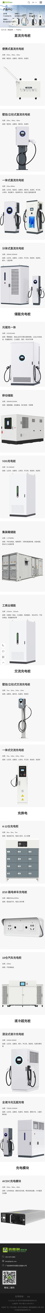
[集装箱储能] (22, 522)
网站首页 (10, 30)
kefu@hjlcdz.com (11, 1261)
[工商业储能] (22, 596)
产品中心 (18, 30)
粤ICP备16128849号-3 (26, 1303)
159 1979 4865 (10, 1257)
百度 (28, 1297)
